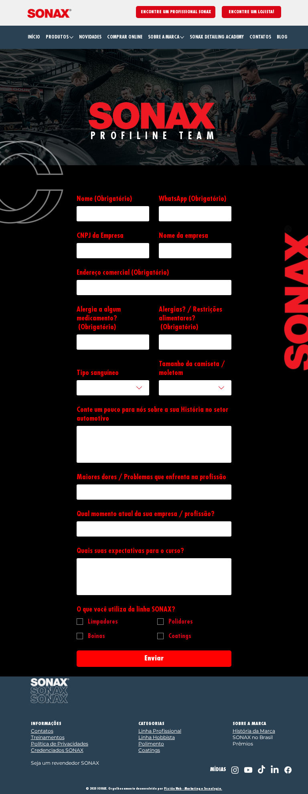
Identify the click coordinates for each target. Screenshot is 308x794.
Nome (104, 198)
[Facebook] (288, 770)
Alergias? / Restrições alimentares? (190, 318)
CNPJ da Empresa (100, 235)
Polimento (151, 744)
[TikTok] (261, 770)
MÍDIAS (218, 769)
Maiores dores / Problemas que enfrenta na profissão (151, 476)
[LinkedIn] (275, 770)
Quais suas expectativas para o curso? (130, 550)
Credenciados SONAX (57, 750)
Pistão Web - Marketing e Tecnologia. (193, 788)
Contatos (42, 731)
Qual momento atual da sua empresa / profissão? (146, 513)
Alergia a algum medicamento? (99, 318)
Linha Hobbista (156, 737)
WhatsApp (192, 198)
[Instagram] (235, 770)
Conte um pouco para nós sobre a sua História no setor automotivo (152, 414)
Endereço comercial (123, 272)
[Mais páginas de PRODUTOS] (71, 37)
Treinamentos (48, 737)
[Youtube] (248, 770)
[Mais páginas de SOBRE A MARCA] (182, 37)
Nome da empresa (183, 235)
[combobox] (113, 387)
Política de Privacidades (59, 744)
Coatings (149, 750)
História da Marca (254, 731)
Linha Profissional (159, 731)
